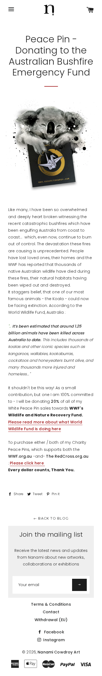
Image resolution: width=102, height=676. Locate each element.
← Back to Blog (51, 518)
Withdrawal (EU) (51, 619)
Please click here (27, 463)
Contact (51, 612)
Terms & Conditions (51, 604)
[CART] (90, 10)
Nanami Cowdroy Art (59, 652)
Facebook (53, 632)
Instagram (53, 640)
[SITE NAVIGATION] (11, 10)
